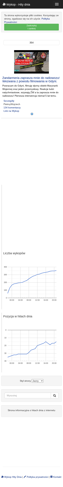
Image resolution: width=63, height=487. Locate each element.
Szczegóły (9, 100)
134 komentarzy (12, 107)
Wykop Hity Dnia (13, 477)
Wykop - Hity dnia (18, 4)
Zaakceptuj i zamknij (32, 27)
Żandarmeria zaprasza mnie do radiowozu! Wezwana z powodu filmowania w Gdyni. (31, 79)
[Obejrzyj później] (32, 114)
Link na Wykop (11, 111)
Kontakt (57, 477)
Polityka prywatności (37, 477)
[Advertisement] (31, 149)
